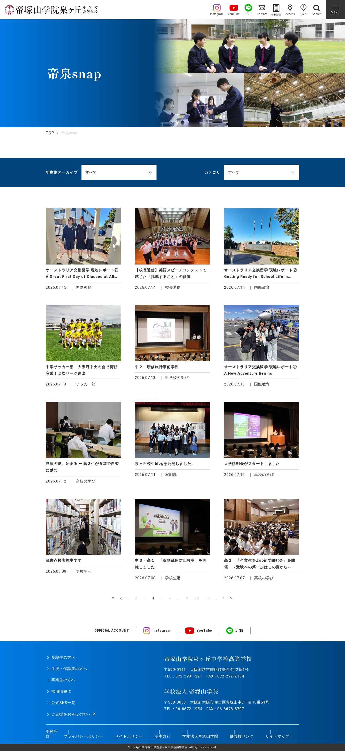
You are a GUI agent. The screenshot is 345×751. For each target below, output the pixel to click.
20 (197, 598)
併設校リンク (242, 736)
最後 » (231, 598)
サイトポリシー (129, 736)
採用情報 (59, 691)
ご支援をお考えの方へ (71, 714)
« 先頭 (113, 598)
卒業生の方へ (63, 680)
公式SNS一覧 (63, 702)
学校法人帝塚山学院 (200, 736)
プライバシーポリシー (84, 736)
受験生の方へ (63, 657)
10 (186, 598)
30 (208, 598)
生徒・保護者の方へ (69, 668)
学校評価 (52, 734)
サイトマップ (277, 736)
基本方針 (163, 736)
